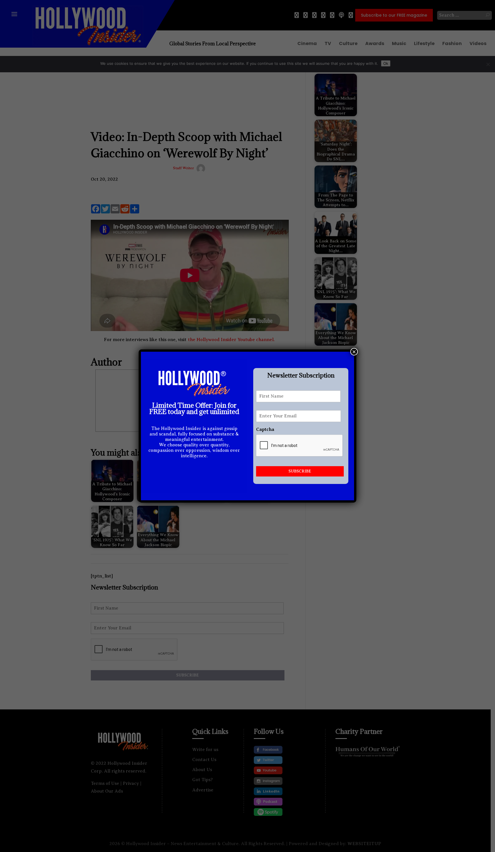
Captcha (265, 429)
